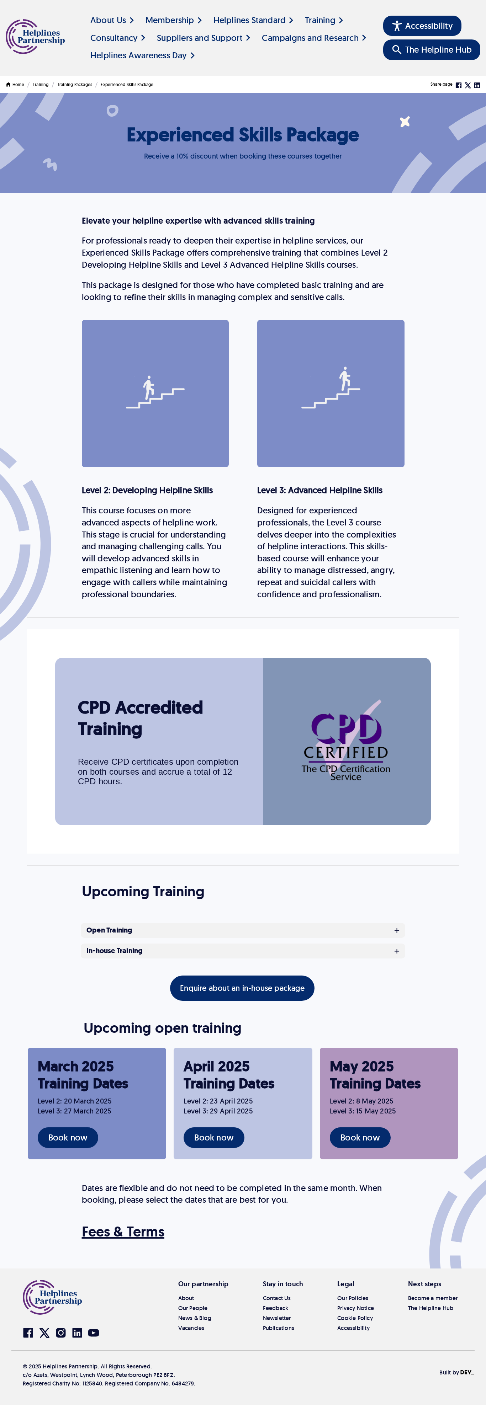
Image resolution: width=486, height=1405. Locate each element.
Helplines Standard (249, 20)
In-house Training (114, 951)
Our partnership (203, 1284)
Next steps (424, 1284)
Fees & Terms (123, 1231)
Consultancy (114, 37)
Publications (278, 1328)
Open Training (109, 930)
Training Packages (74, 84)
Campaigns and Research (310, 37)
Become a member (433, 1298)
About (186, 1298)
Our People (193, 1308)
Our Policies (352, 1298)
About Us (108, 20)
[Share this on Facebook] (458, 84)
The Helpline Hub (430, 1308)
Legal (345, 1284)
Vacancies (191, 1328)
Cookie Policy (355, 1318)
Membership (170, 20)
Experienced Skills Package (127, 84)
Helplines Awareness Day (138, 55)
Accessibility (353, 1328)
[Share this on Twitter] (468, 84)
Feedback (276, 1308)
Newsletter (277, 1318)
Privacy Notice (355, 1308)
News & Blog (194, 1318)
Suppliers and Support (200, 37)
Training (320, 20)
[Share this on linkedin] (477, 84)
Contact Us (277, 1298)
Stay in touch (283, 1284)
